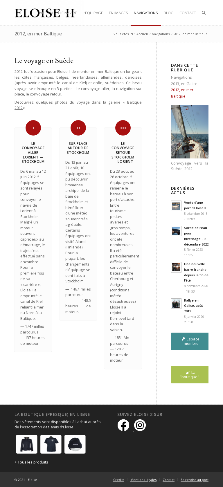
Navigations (181, 77)
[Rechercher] (203, 13)
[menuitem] (47, 13)
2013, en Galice (184, 83)
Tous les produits (33, 462)
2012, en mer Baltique (38, 33)
